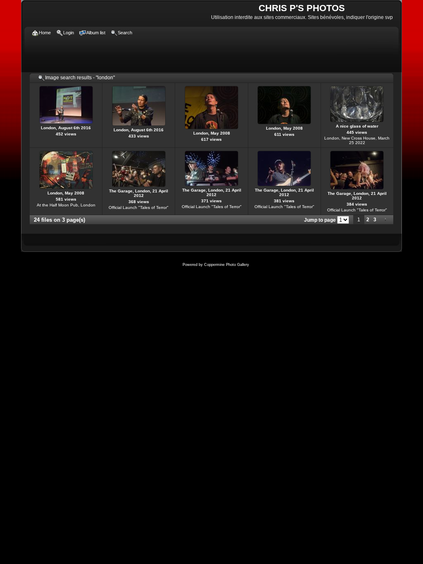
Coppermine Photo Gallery (226, 265)
